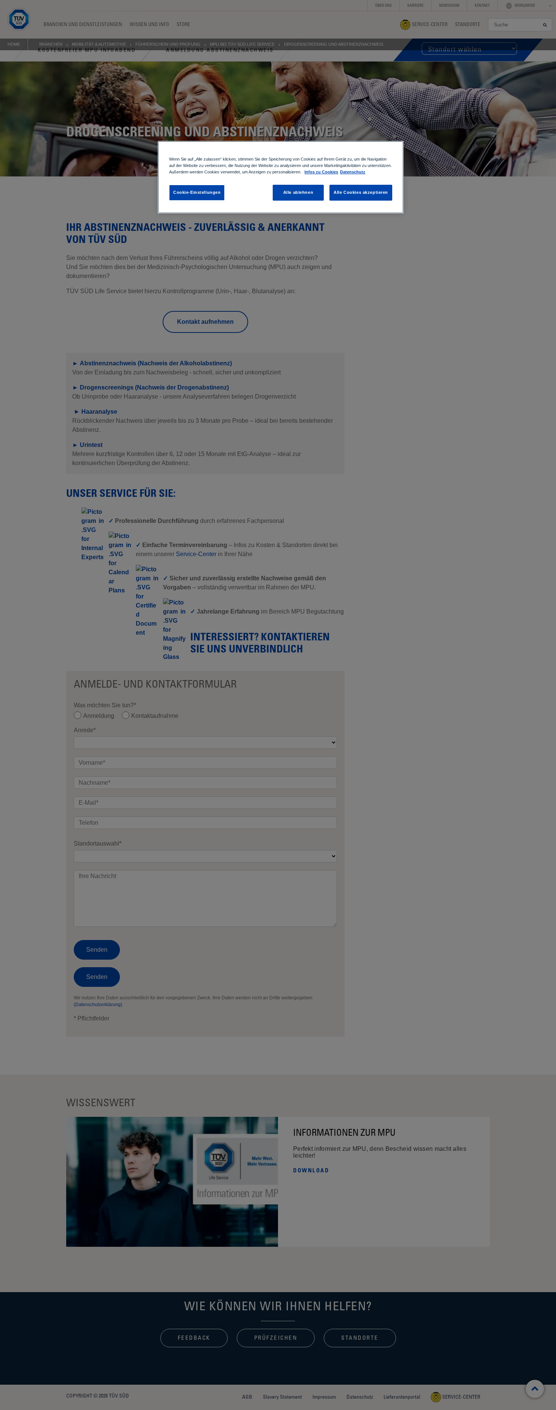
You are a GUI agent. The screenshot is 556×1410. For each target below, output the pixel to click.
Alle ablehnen (298, 192)
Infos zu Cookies (321, 172)
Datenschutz (352, 172)
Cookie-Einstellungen (197, 192)
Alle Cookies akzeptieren (361, 192)
